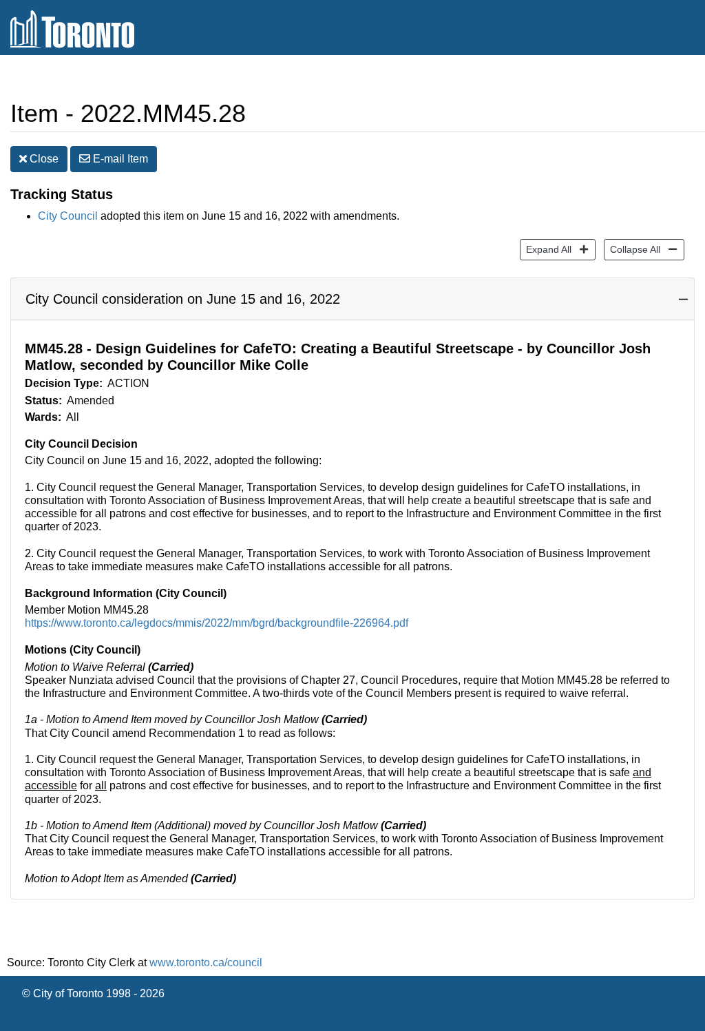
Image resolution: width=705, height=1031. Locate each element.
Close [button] (43, 159)
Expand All (545, 249)
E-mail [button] (119, 159)
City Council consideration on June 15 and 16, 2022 (182, 298)
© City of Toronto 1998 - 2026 (93, 993)
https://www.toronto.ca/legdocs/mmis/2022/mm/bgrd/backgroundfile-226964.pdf (216, 623)
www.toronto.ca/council (205, 962)
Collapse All (632, 249)
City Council (68, 216)
